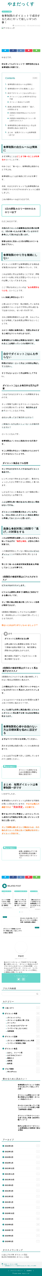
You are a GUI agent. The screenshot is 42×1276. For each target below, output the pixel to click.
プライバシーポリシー (16, 1270)
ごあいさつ (21, 1008)
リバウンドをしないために (22, 1028)
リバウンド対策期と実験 (22, 1043)
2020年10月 (21, 1213)
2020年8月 (22, 1224)
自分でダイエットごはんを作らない (22, 93)
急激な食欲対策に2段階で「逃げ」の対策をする (22, 108)
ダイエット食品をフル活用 (20, 102)
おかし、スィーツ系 (22, 1053)
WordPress (22, 1072)
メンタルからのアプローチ (22, 1026)
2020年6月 (21, 1236)
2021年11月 (21, 1174)
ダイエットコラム (22, 1017)
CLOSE (35, 78)
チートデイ (22, 1023)
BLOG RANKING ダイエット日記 (15, 1257)
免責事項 (29, 1270)
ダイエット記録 (22, 1036)
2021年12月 (21, 1168)
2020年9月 (22, 1219)
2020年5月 (21, 1241)
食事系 (23, 1061)
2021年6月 (21, 1185)
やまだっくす (21, 3)
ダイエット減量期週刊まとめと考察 (22, 1040)
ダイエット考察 (7, 11)
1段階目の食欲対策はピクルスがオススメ (23, 114)
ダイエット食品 (22, 1049)
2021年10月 (21, 1180)
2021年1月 (21, 1202)
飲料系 (22, 1063)
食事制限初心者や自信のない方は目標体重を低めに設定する (22, 126)
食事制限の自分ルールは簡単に (20, 84)
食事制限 (22, 1031)
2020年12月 (21, 1208)
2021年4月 (21, 1191)
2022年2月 (21, 1157)
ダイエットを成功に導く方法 (23, 1020)
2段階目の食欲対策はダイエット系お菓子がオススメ (23, 120)
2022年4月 (21, 1146)
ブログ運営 (21, 1069)
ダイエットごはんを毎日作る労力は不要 (23, 98)
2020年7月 (22, 1230)
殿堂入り (22, 1058)
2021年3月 (21, 1196)
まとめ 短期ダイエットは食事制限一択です (22, 133)
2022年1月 (21, 1163)
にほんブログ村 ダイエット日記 (14, 1255)
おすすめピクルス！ (22, 1055)
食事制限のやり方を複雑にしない (21, 89)
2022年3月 (21, 1152)
